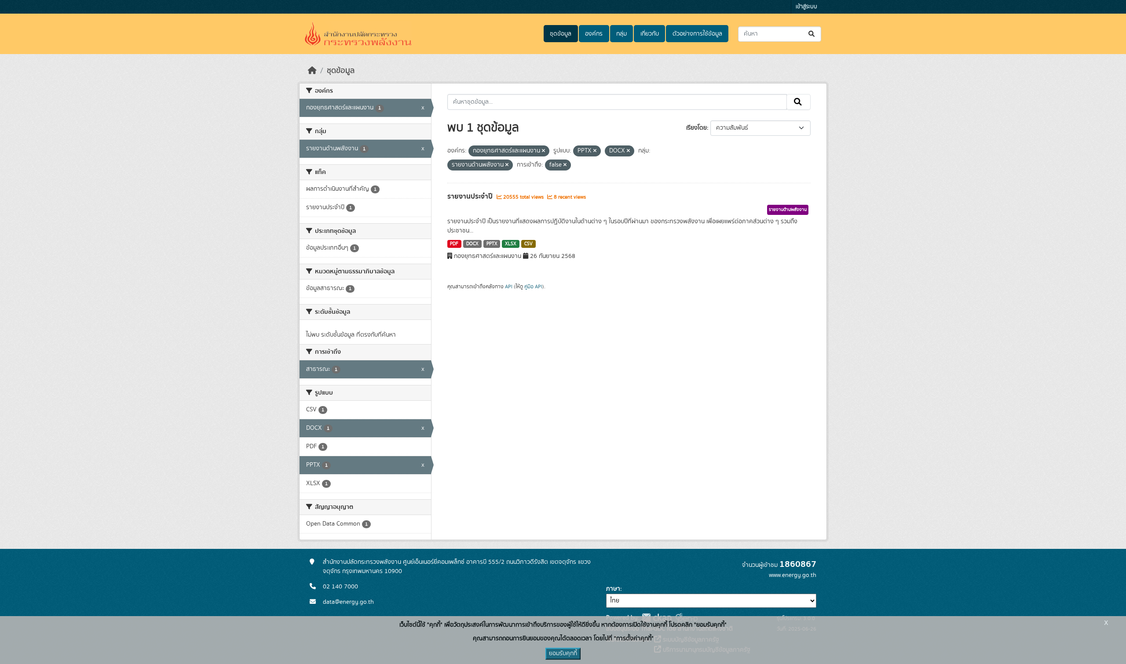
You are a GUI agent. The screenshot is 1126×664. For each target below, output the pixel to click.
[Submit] (812, 34)
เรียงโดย (696, 127)
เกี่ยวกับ (649, 33)
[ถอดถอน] (543, 151)
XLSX (510, 243)
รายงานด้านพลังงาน (788, 210)
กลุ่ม (621, 33)
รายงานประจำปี (470, 196)
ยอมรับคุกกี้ (563, 653)
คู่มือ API (533, 286)
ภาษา (613, 588)
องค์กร (594, 33)
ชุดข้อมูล (560, 33)
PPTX (491, 243)
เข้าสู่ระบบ (806, 7)
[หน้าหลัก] (312, 70)
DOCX (472, 243)
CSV (528, 243)
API (508, 286)
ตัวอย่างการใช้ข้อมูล (697, 33)
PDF (454, 243)
